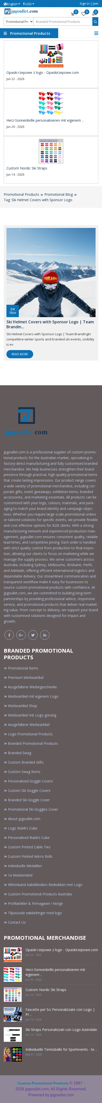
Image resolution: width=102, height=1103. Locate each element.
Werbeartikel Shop (22, 705)
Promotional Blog (58, 194)
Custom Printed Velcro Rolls (30, 856)
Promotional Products (21, 194)
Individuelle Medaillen (25, 865)
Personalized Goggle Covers (30, 781)
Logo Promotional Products (30, 734)
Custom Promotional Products (43, 1083)
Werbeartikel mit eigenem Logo (33, 696)
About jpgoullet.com (24, 818)
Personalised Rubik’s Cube (29, 837)
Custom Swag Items (24, 771)
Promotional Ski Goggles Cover (33, 809)
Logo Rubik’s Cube (22, 828)
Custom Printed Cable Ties (29, 847)
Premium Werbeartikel (26, 677)
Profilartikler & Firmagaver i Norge (35, 903)
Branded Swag (19, 752)
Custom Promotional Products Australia (40, 894)
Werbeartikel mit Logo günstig (32, 715)
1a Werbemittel (20, 875)
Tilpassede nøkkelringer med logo (35, 912)
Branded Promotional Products (33, 743)
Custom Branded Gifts (26, 762)
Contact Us (17, 922)
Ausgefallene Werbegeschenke (32, 687)
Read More (20, 354)
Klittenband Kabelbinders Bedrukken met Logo (45, 884)
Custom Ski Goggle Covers (29, 790)
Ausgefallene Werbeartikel (29, 724)
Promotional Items (23, 668)
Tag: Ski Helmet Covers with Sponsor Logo (38, 199)
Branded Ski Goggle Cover (29, 800)
